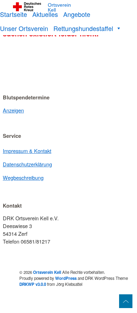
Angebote (76, 14)
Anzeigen (13, 110)
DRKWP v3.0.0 (32, 284)
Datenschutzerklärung (27, 164)
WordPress (66, 278)
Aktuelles (45, 14)
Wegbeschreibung (23, 177)
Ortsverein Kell (59, 7)
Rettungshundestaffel (83, 28)
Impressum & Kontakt (27, 150)
